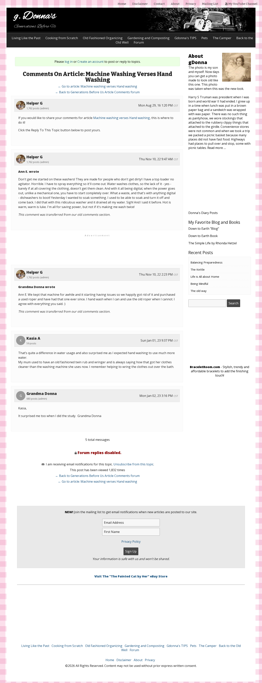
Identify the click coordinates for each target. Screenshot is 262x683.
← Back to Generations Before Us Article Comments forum (97, 92)
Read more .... (216, 148)
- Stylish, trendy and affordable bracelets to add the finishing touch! (219, 371)
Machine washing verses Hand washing (121, 118)
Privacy (191, 4)
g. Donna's (35, 16)
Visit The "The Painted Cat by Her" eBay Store (130, 576)
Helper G (34, 103)
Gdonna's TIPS (185, 38)
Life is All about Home (204, 276)
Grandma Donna (41, 393)
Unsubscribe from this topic (133, 464)
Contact (159, 4)
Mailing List (210, 4)
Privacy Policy (131, 541)
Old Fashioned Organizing (103, 38)
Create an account (90, 61)
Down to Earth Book (203, 236)
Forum (134, 650)
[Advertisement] (219, 183)
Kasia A (33, 338)
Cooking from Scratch (61, 38)
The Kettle (197, 269)
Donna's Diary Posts (203, 213)
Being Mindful (199, 284)
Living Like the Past (26, 38)
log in (69, 61)
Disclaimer (140, 4)
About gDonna (197, 59)
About (175, 4)
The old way (198, 291)
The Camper (222, 38)
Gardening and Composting (149, 38)
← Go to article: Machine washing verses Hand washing (97, 86)
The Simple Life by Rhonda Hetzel (212, 243)
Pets (204, 38)
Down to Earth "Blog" (203, 228)
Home (122, 4)
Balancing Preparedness (206, 262)
